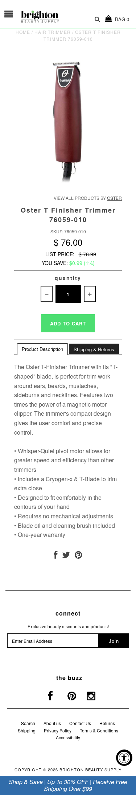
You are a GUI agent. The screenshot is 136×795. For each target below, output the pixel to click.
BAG (120, 19)
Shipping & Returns (94, 349)
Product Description (42, 348)
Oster (114, 198)
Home (23, 32)
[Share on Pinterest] (78, 556)
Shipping (27, 730)
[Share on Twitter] (66, 556)
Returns (107, 723)
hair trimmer (52, 32)
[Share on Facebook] (55, 556)
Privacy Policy (57, 730)
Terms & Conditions (99, 730)
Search (28, 723)
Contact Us (80, 723)
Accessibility (68, 737)
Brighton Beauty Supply (90, 769)
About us (52, 723)
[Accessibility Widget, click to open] (124, 757)
